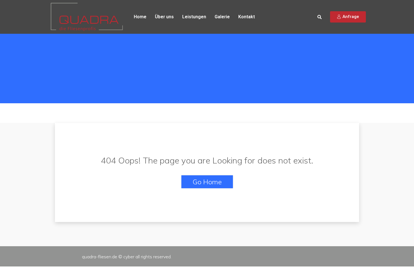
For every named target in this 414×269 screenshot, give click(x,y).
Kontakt (246, 16)
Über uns (164, 16)
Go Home (207, 182)
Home (140, 16)
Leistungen (194, 16)
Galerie (222, 16)
